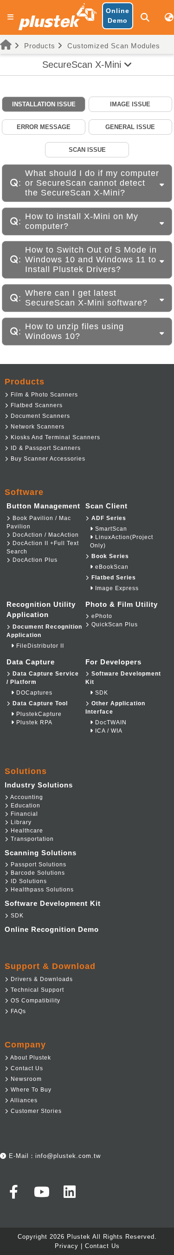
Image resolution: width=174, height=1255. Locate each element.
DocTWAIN (110, 722)
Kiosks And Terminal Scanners (54, 437)
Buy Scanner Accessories (47, 458)
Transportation (31, 839)
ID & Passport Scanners (45, 448)
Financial (23, 814)
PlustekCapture (38, 714)
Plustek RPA (33, 722)
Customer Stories (35, 1111)
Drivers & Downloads (41, 979)
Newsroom (25, 1079)
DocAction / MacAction (45, 535)
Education (24, 805)
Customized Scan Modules (113, 46)
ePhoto (101, 616)
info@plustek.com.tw (68, 1155)
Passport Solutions (37, 864)
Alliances (23, 1100)
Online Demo (117, 15)
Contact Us (26, 1068)
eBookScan (111, 567)
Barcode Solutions (37, 873)
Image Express (116, 588)
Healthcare (26, 830)
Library (20, 822)
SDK (100, 692)
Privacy (66, 1245)
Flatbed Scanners (36, 405)
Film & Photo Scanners (43, 394)
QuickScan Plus (114, 624)
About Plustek (30, 1057)
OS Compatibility (34, 1000)
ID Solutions (28, 881)
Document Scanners (39, 416)
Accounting (26, 797)
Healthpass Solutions (41, 889)
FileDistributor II (39, 646)
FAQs (17, 1011)
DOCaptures (33, 692)
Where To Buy (30, 1089)
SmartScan (110, 529)
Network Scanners (36, 426)
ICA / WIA (107, 731)
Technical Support (36, 990)
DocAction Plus (34, 560)
